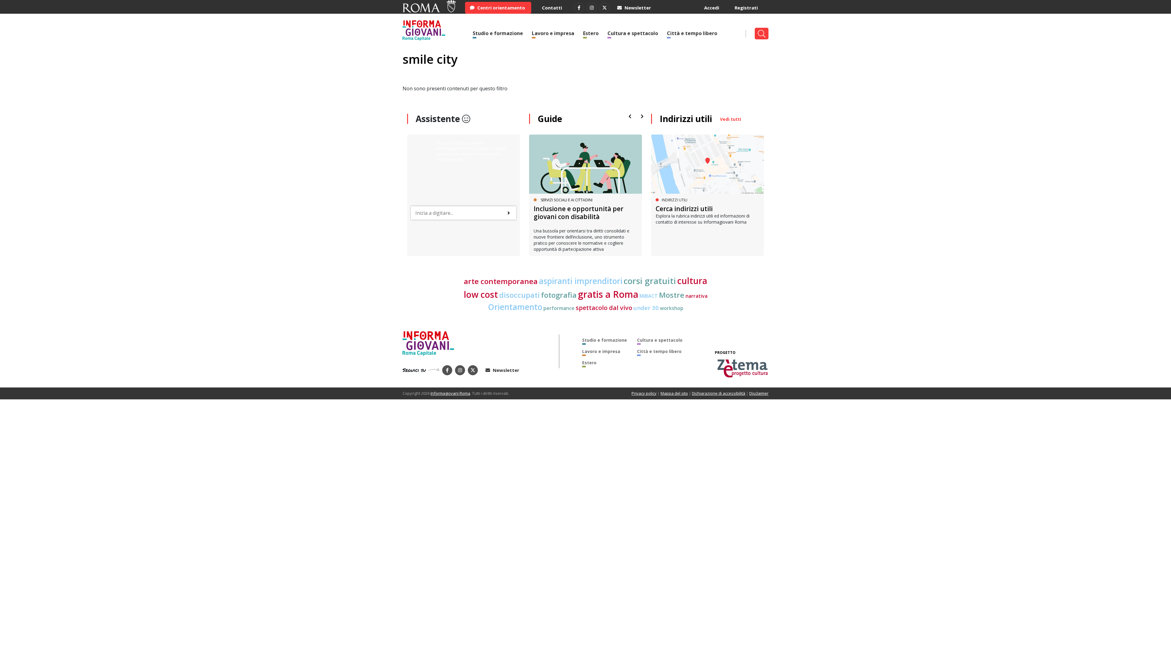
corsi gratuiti (650, 280)
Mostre (671, 295)
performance (559, 308)
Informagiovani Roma (450, 393)
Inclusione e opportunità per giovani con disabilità (578, 212)
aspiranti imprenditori (580, 280)
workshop (671, 308)
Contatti (552, 8)
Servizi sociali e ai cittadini (567, 200)
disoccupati (519, 295)
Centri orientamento (500, 8)
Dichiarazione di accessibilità (718, 393)
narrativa (696, 296)
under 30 (646, 307)
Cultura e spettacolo (632, 33)
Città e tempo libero (692, 33)
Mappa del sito (674, 393)
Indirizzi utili (686, 118)
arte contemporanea (501, 281)
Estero (591, 33)
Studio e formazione (498, 33)
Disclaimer (758, 393)
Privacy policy (644, 393)
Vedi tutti (730, 119)
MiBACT (648, 296)
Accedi (711, 8)
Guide (550, 118)
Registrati (746, 8)
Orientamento (515, 306)
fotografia (559, 295)
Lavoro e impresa (553, 33)
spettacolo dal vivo (604, 308)
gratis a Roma (608, 294)
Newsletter (637, 8)
